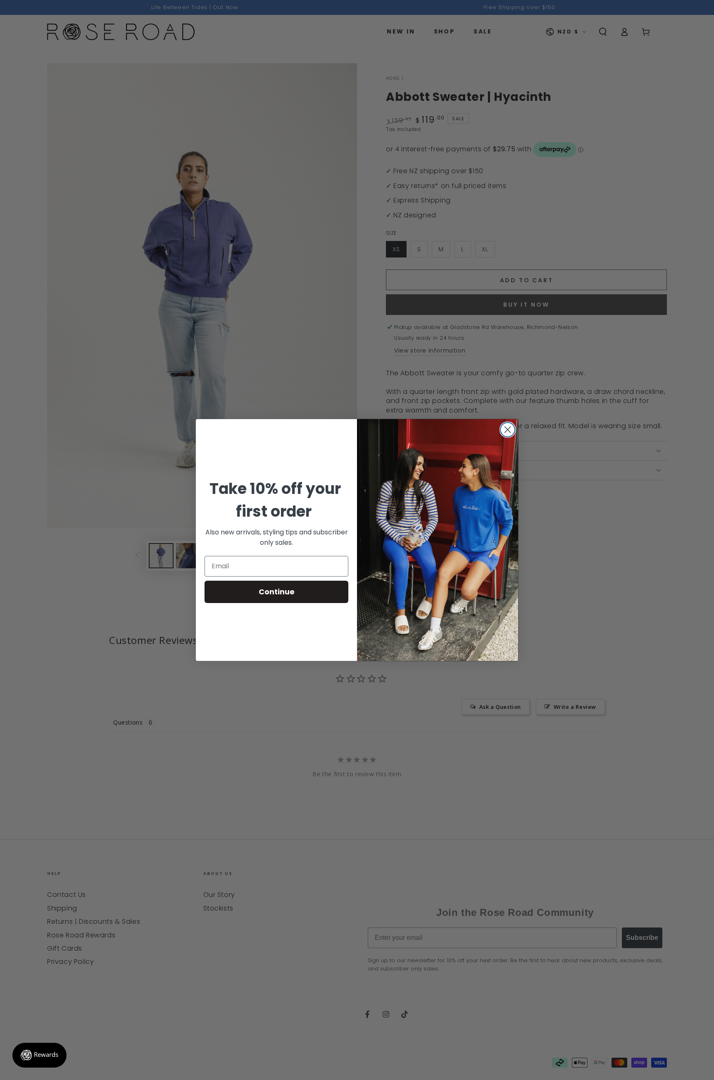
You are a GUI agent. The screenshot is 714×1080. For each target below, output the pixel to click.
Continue (277, 591)
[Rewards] (39, 1055)
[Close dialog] (507, 429)
